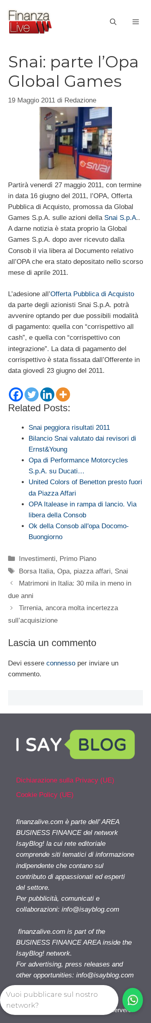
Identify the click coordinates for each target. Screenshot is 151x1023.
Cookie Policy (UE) (45, 795)
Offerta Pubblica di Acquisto (92, 294)
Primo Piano (78, 559)
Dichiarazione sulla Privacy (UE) (65, 780)
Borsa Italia (36, 571)
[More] (63, 394)
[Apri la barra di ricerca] (113, 22)
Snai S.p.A (120, 218)
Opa (63, 571)
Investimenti (37, 559)
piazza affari (92, 571)
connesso (60, 663)
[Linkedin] (47, 394)
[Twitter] (32, 394)
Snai (121, 571)
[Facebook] (16, 394)
